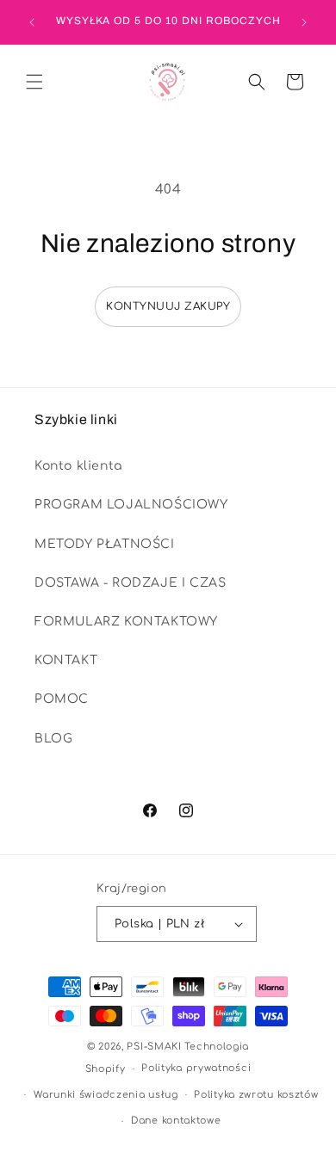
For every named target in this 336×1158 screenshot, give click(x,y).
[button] (34, 82)
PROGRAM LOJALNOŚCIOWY (131, 504)
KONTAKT (65, 660)
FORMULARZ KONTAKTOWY (126, 621)
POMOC (61, 699)
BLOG (53, 738)
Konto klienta (78, 465)
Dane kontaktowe (176, 1120)
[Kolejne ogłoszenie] (304, 22)
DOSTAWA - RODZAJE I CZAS (130, 582)
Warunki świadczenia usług (106, 1094)
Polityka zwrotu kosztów (256, 1094)
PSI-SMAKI (154, 1046)
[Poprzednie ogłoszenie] (32, 22)
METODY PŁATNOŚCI (104, 544)
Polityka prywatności (196, 1068)
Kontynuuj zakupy (168, 306)
